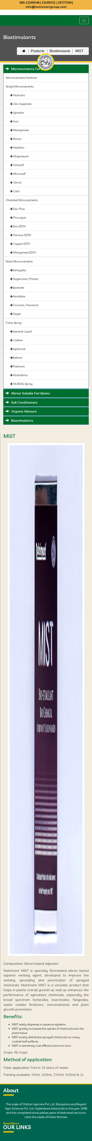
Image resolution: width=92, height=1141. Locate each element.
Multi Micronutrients (19, 261)
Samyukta (19, 270)
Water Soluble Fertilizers (30, 393)
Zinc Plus (19, 209)
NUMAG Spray (23, 384)
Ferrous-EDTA (22, 235)
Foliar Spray (14, 323)
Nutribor (18, 147)
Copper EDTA (21, 244)
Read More (11, 1123)
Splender (18, 288)
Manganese (21, 130)
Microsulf (19, 174)
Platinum (19, 366)
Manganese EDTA (24, 252)
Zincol (17, 182)
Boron (17, 139)
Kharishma (20, 375)
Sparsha (18, 113)
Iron (15, 121)
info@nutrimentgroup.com (46, 7)
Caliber (18, 340)
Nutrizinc (19, 95)
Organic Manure (24, 411)
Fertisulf (18, 165)
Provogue (19, 217)
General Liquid (22, 331)
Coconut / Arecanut (25, 305)
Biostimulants (60, 51)
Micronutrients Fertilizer (21, 78)
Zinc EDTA (19, 226)
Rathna (17, 358)
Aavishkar (19, 296)
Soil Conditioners (24, 402)
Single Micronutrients (20, 86)
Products (38, 51)
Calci (16, 191)
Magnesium (21, 156)
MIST (79, 51)
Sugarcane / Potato (26, 279)
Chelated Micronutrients (22, 200)
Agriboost (19, 349)
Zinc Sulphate (22, 104)
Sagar (17, 314)
